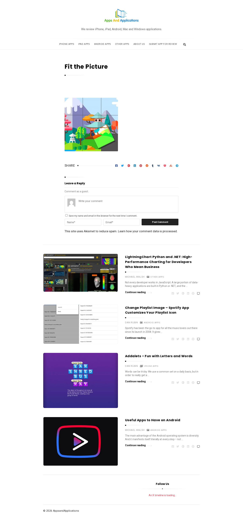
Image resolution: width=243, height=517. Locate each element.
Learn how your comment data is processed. (148, 231)
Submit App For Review (163, 44)
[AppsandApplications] (121, 16)
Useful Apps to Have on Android (152, 420)
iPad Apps (84, 44)
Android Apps (102, 44)
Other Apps (122, 44)
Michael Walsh (135, 276)
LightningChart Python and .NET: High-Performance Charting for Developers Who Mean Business (158, 262)
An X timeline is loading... (162, 495)
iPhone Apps (66, 44)
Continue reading (135, 292)
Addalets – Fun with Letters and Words (159, 356)
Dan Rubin (131, 322)
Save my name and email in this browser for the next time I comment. (103, 216)
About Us (139, 44)
